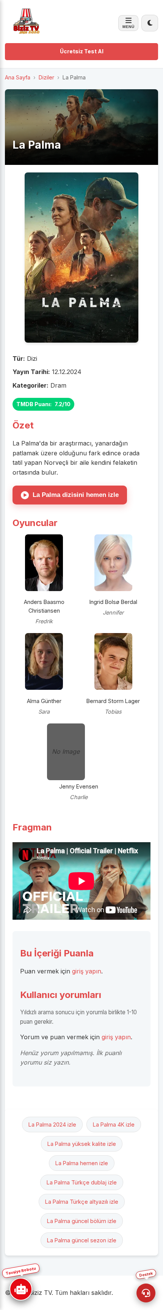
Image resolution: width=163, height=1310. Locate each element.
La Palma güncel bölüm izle (81, 1221)
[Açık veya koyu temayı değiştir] (149, 23)
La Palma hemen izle (81, 1163)
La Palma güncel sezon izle (81, 1240)
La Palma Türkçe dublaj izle (82, 1182)
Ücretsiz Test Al (81, 51)
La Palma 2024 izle (52, 1124)
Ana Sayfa (17, 77)
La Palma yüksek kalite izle (81, 1144)
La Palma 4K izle (114, 1124)
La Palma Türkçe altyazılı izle (81, 1201)
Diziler (46, 77)
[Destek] (145, 1293)
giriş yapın (86, 971)
